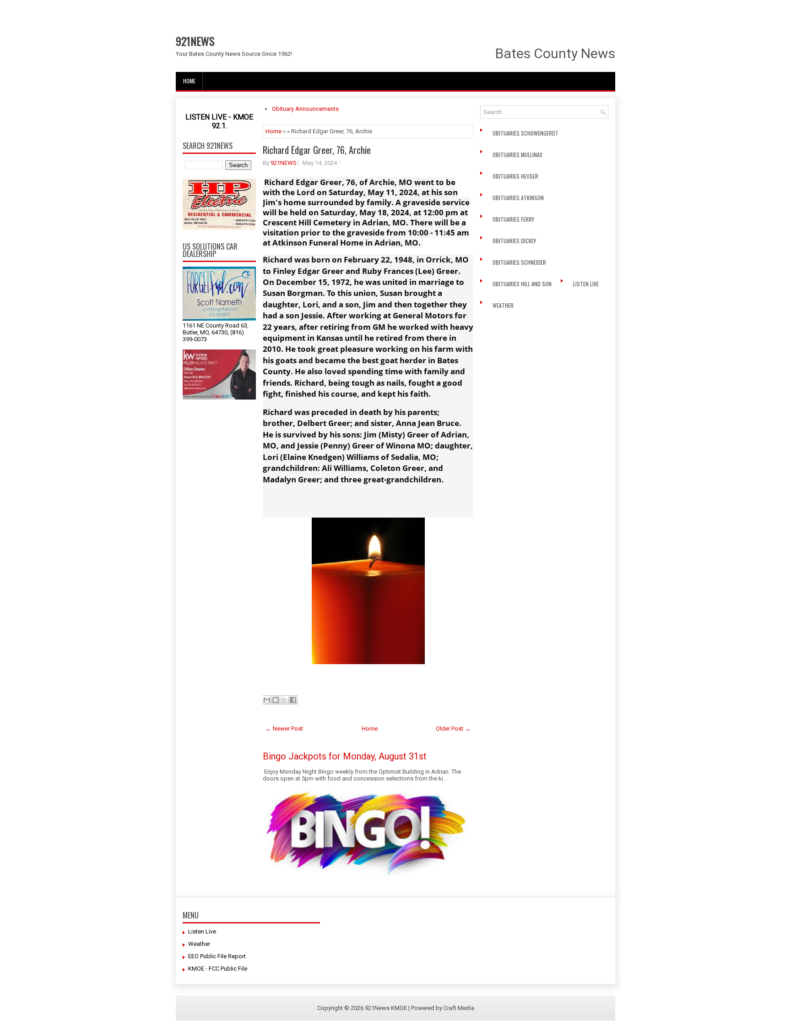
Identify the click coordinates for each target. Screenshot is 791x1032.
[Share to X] (284, 699)
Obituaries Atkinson (520, 198)
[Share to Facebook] (293, 699)
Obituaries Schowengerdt (526, 133)
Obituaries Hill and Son (523, 284)
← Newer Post (284, 728)
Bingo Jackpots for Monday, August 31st (345, 756)
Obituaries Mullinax (518, 154)
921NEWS (195, 41)
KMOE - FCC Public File (217, 968)
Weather (504, 305)
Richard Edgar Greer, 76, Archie (317, 149)
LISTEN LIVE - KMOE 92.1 (219, 121)
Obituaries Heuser (516, 176)
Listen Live (586, 284)
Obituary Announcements (305, 108)
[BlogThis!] (275, 699)
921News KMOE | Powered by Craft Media (419, 1008)
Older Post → (453, 728)
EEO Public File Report (217, 956)
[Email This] (266, 699)
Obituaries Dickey (516, 241)
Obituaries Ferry (514, 219)
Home (189, 81)
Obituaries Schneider (520, 262)
